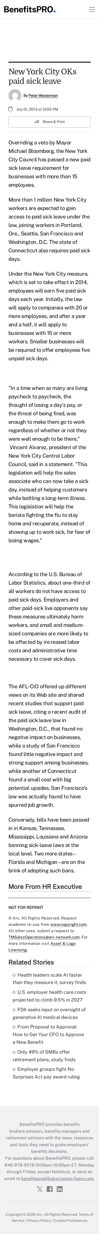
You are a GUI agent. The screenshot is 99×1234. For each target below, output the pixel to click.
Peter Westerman (43, 95)
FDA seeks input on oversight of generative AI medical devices (49, 1013)
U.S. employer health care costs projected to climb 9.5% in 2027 (49, 996)
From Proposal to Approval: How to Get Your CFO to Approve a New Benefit (48, 1034)
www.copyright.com (68, 924)
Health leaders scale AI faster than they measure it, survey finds (49, 978)
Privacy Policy (39, 1220)
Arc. (39, 1214)
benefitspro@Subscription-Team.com (57, 1178)
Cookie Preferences (70, 1220)
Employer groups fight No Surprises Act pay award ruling (46, 1073)
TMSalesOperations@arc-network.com (44, 937)
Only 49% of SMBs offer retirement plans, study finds (44, 1055)
